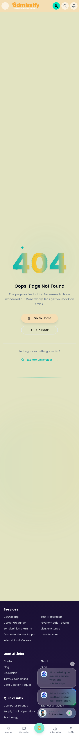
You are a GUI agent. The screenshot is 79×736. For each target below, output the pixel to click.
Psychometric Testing (55, 623)
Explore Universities (42, 360)
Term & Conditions (16, 679)
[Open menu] (5, 6)
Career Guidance (15, 623)
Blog (6, 667)
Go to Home (42, 318)
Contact (9, 661)
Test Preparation (51, 617)
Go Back (42, 330)
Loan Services (49, 634)
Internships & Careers (17, 640)
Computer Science (16, 705)
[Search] (65, 6)
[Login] (56, 6)
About (44, 661)
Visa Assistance (50, 628)
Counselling (11, 617)
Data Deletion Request (18, 685)
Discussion (10, 673)
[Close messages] (72, 664)
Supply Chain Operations (19, 711)
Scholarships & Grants (18, 628)
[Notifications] (74, 6)
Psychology (11, 717)
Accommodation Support (20, 634)
